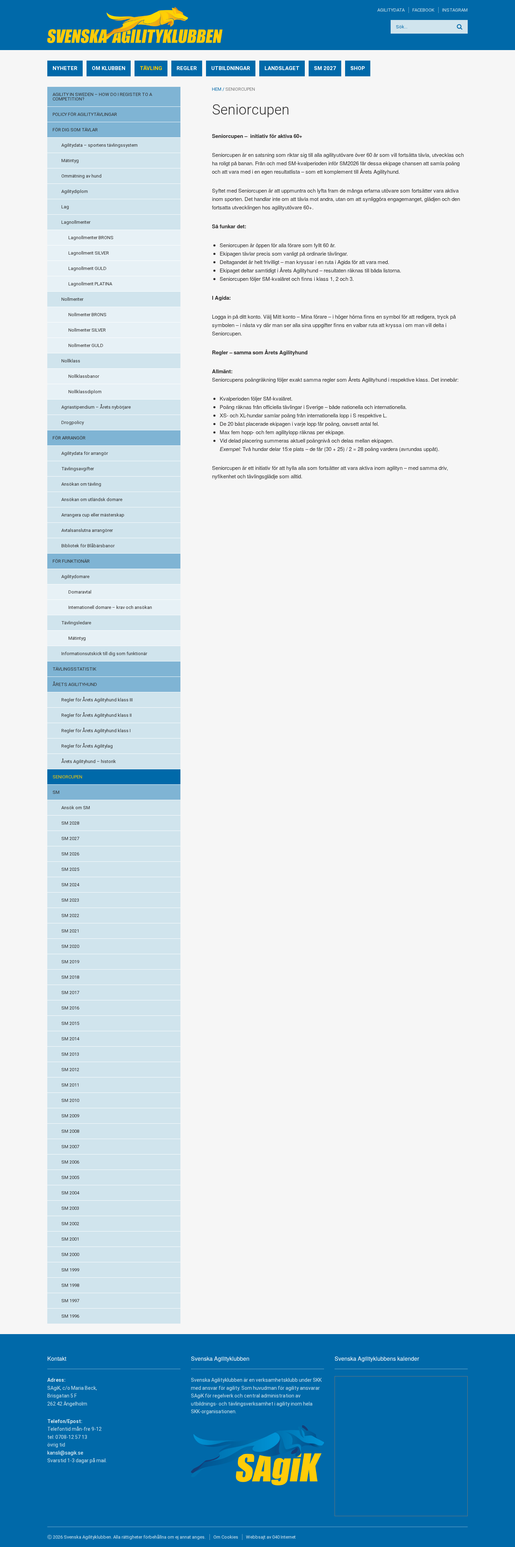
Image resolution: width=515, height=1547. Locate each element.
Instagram (455, 10)
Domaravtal (79, 592)
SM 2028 (70, 823)
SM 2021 (70, 931)
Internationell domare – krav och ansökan (110, 607)
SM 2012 (70, 1069)
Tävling (151, 68)
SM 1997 (70, 1300)
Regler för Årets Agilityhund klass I (96, 730)
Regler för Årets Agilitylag (87, 746)
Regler (187, 68)
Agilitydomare (75, 576)
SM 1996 (70, 1316)
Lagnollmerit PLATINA (90, 283)
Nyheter (65, 68)
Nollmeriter (72, 299)
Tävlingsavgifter (77, 468)
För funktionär (71, 561)
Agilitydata (391, 10)
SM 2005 (70, 1177)
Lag (65, 206)
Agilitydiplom (74, 191)
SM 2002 (70, 1223)
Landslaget (282, 68)
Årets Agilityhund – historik (88, 761)
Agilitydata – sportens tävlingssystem (99, 145)
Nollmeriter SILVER (87, 330)
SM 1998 (70, 1285)
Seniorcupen (67, 776)
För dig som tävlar (75, 129)
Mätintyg (70, 160)
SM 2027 (325, 68)
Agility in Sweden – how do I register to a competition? (102, 97)
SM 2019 (70, 961)
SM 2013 (70, 1054)
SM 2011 (70, 1085)
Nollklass (70, 360)
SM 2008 (70, 1131)
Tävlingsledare (76, 622)
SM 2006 (70, 1162)
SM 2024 (70, 884)
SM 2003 (70, 1208)
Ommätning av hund (81, 176)
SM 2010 (70, 1100)
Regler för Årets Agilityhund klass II (96, 715)
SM (56, 792)
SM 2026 (70, 853)
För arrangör (69, 437)
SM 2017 (70, 992)
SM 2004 (70, 1192)
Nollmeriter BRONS (87, 314)
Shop (357, 68)
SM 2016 (70, 1008)
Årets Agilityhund (75, 684)
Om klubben (108, 68)
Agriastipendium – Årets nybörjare (96, 407)
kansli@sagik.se (65, 1453)
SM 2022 (70, 915)
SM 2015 (70, 1023)
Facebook (423, 10)
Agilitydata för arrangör (84, 453)
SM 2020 (70, 946)
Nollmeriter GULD (85, 345)
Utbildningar (230, 68)
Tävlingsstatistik (74, 669)
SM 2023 (70, 900)
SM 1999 (70, 1269)
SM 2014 (70, 1038)
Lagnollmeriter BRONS (91, 237)
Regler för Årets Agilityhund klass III (97, 699)
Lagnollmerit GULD (87, 268)
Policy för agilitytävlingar (85, 114)
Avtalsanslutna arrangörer (87, 530)
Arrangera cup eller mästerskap (92, 515)
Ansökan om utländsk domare (91, 499)
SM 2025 (70, 869)
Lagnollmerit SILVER (88, 253)
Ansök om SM (75, 807)
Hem (216, 89)
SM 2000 (70, 1254)
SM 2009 (70, 1115)
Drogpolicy (72, 422)
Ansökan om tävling (81, 484)
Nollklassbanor (83, 376)
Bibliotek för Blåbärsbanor (88, 545)
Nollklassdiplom (85, 391)
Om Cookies (225, 1537)
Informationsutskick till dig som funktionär (104, 653)
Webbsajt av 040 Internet (271, 1537)
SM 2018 (70, 977)
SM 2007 (70, 1146)
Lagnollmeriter (75, 222)
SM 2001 (70, 1239)
